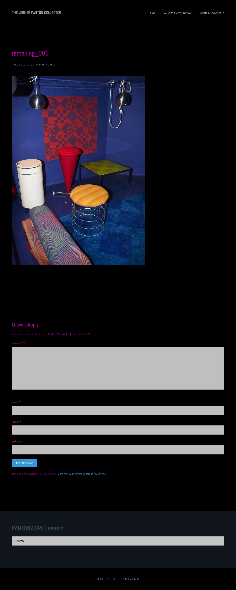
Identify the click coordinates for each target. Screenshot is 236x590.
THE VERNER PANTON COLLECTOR (36, 12)
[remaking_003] (78, 264)
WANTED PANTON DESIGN (177, 13)
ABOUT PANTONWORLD (212, 13)
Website (16, 441)
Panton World (45, 64)
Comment (18, 343)
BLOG (152, 13)
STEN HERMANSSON (129, 579)
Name (16, 402)
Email (16, 422)
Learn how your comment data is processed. (81, 474)
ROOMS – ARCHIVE (106, 579)
